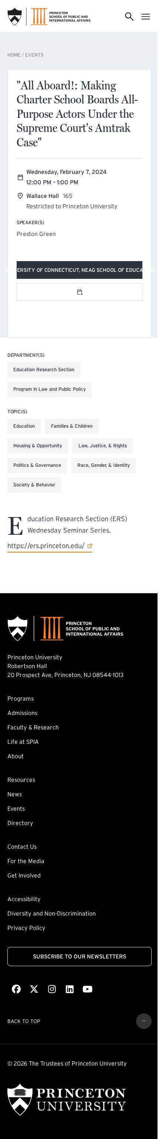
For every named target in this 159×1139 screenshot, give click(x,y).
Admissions (22, 712)
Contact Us (22, 846)
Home (14, 55)
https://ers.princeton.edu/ (46, 546)
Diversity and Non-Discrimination (51, 913)
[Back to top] (144, 1021)
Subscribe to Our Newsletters (79, 956)
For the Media (25, 861)
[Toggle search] (129, 17)
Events (34, 55)
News (14, 794)
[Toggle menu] (146, 17)
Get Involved (24, 875)
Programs (20, 698)
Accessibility (24, 899)
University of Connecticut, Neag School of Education (79, 271)
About (15, 756)
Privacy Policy (26, 927)
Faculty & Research (33, 727)
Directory (20, 823)
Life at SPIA (23, 741)
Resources (21, 779)
